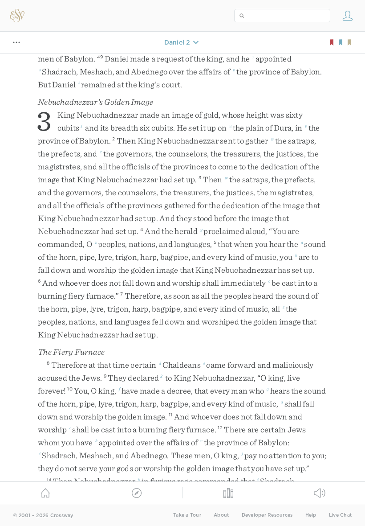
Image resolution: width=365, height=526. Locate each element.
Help (310, 515)
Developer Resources (267, 515)
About (221, 515)
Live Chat (340, 515)
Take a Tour (187, 515)
